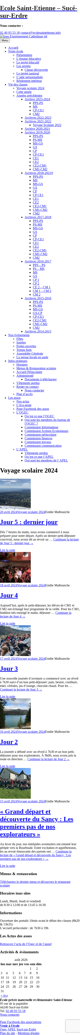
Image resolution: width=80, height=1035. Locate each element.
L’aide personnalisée (29, 77)
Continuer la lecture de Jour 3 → (21, 689)
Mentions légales (28, 1033)
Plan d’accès (24, 394)
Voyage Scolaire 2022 (47, 125)
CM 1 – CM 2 (42, 291)
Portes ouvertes (26, 346)
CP (35, 151)
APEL (12, 1029)
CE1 (36, 158)
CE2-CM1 (40, 165)
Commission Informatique (41, 427)
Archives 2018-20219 (39, 173)
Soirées (21, 342)
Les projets (23, 66)
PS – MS (39, 268)
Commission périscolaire (40, 434)
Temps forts (24, 350)
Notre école (15, 51)
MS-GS (38, 143)
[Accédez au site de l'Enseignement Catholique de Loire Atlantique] (23, 36)
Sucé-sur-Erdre (26, 1029)
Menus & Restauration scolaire (36, 368)
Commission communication (43, 445)
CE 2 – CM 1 (41, 287)
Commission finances (38, 438)
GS (35, 147)
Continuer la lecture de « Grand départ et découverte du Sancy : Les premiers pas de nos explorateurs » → (36, 855)
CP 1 (36, 280)
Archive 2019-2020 (37, 132)
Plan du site (7, 1033)
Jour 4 (9, 595)
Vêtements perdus (28, 383)
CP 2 (36, 283)
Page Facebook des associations (20, 1022)
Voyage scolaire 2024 (30, 88)
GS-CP (37, 313)
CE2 (36, 162)
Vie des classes (17, 84)
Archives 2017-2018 (38, 217)
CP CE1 (38, 195)
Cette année (24, 92)
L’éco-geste (23, 405)
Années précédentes (29, 95)
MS (35, 106)
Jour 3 (9, 668)
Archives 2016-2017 (38, 261)
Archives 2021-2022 (38, 121)
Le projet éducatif (27, 62)
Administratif (24, 375)
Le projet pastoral (27, 73)
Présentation (24, 55)
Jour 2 (9, 741)
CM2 (36, 114)
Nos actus (22, 401)
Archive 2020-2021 (37, 128)
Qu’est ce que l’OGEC (39, 416)
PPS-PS (38, 103)
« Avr (4, 995)
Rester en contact (27, 386)
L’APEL (22, 449)
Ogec (3, 1029)
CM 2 (36, 294)
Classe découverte (36, 69)
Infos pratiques (17, 361)
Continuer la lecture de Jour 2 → (48, 759)
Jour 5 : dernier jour (29, 522)
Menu (5, 40)
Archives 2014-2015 (38, 331)
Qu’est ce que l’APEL (39, 456)
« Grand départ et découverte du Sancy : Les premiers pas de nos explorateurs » (36, 823)
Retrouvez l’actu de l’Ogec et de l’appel (25, 944)
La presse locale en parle (32, 357)
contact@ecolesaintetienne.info (41, 32)
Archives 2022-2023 (38, 117)
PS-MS (37, 139)
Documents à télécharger (41, 379)
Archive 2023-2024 (37, 99)
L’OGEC (22, 412)
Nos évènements (19, 335)
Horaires (21, 364)
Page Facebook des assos (32, 409)
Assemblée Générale (29, 353)
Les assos (14, 397)
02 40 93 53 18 (10, 32)
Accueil (13, 47)
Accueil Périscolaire (29, 372)
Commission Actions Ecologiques (46, 431)
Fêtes (19, 338)
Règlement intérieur (29, 81)
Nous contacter (34, 390)
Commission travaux (38, 442)
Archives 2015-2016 (38, 298)
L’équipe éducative (28, 58)
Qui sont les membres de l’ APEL (46, 460)
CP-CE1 (38, 110)
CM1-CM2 (40, 169)
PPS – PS (39, 265)
